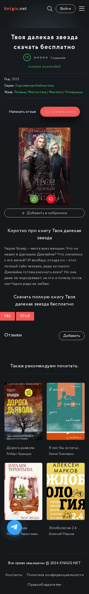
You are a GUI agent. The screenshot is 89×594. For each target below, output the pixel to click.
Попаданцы (74, 92)
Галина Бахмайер (44, 67)
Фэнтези (55, 92)
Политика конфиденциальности (55, 575)
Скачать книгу (63, 112)
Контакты (13, 575)
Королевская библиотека (34, 85)
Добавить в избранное (47, 213)
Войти (65, 8)
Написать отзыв (22, 112)
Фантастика (37, 92)
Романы (20, 92)
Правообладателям (44, 585)
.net (15, 8)
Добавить (71, 336)
